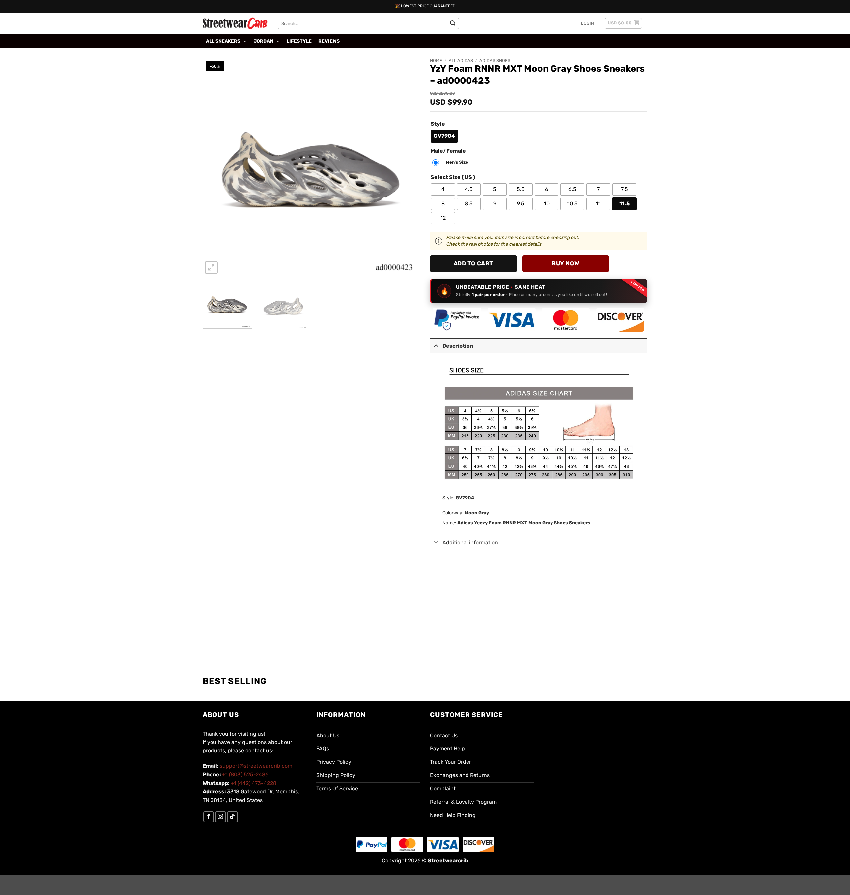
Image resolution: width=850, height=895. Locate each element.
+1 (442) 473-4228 (253, 783)
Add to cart (473, 263)
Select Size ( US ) (453, 177)
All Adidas (461, 60)
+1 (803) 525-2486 (245, 774)
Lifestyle (299, 41)
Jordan (263, 41)
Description (457, 346)
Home (436, 60)
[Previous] (215, 167)
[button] (587, 23)
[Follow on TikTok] (232, 816)
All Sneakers (223, 41)
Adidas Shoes (494, 60)
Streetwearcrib (448, 860)
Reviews (329, 41)
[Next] (407, 167)
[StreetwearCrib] (235, 23)
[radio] (444, 136)
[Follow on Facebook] (208, 816)
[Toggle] (436, 345)
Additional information (470, 542)
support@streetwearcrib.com (256, 766)
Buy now (565, 263)
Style (438, 124)
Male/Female (448, 151)
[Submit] (452, 23)
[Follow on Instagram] (220, 816)
